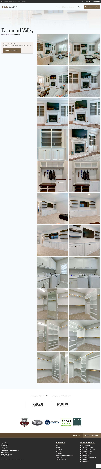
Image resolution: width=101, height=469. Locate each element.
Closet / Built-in (8, 34)
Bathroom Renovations (86, 447)
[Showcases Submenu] (75, 7)
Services (58, 7)
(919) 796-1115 (5, 455)
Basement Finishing (85, 453)
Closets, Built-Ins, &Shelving (88, 457)
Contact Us (59, 457)
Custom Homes (84, 461)
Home (2, 34)
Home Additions (84, 455)
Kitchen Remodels (85, 445)
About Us (58, 451)
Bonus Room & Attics (86, 451)
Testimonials (64, 7)
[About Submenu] (81, 7)
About (79, 7)
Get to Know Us (60, 442)
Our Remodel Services (87, 442)
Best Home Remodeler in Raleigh (65, 455)
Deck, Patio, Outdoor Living (87, 449)
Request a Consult (61, 459)
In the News (59, 453)
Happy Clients (59, 449)
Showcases (71, 7)
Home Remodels (84, 459)
